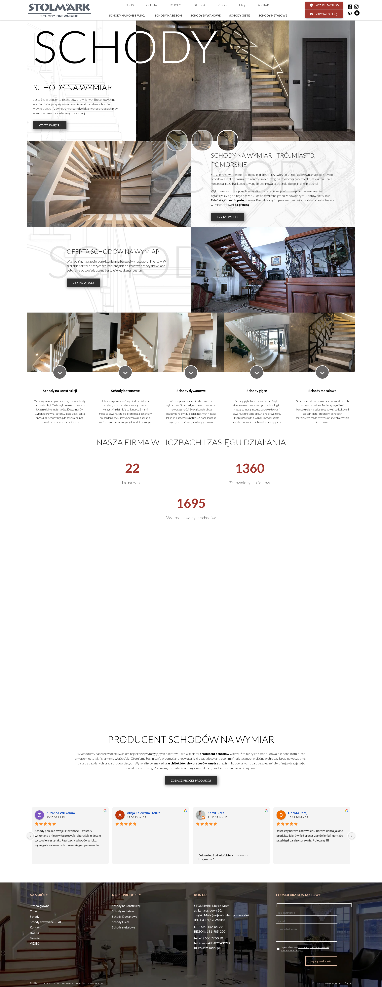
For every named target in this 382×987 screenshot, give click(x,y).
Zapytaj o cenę (326, 14)
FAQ (242, 5)
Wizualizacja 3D (327, 5)
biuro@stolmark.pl (207, 948)
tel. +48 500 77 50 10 (208, 938)
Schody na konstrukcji (127, 15)
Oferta (151, 5)
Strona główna (39, 906)
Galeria (199, 5)
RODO (34, 932)
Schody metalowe (272, 15)
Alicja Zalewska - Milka (143, 813)
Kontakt (264, 5)
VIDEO (222, 5)
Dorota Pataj (297, 813)
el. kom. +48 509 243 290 (212, 943)
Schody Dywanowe (205, 15)
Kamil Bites (216, 813)
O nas (130, 5)
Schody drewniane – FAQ (46, 922)
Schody (175, 5)
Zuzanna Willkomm (60, 813)
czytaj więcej (49, 125)
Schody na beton (168, 15)
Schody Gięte (239, 15)
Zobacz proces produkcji (191, 780)
